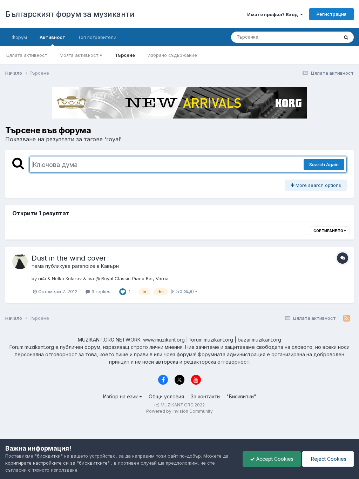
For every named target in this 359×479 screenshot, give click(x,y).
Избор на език (121, 396)
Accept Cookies (274, 459)
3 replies (100, 291)
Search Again (324, 164)
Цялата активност (26, 55)
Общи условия (166, 396)
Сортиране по (328, 231)
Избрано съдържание (172, 55)
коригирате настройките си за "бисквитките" (58, 463)
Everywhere (316, 37)
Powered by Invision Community (179, 411)
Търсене (125, 55)
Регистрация (331, 14)
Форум (19, 37)
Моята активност (80, 55)
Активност (52, 37)
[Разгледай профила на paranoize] (20, 261)
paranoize (83, 266)
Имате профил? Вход (273, 14)
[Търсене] (346, 37)
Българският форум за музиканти (69, 14)
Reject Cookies (328, 459)
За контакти (205, 396)
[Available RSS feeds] (346, 318)
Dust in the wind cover (69, 258)
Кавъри (110, 266)
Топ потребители (97, 37)
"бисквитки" (49, 456)
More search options (317, 185)
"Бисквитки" (241, 396)
